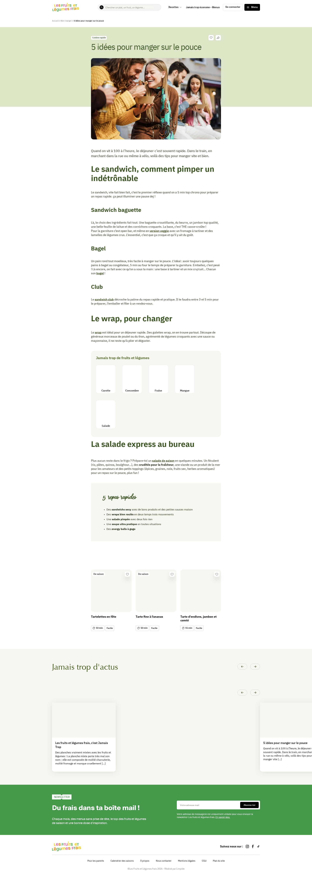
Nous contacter (163, 860)
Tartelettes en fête (103, 616)
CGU (204, 860)
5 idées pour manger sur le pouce (285, 743)
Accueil (55, 20)
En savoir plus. (222, 817)
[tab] (218, 37)
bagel (100, 273)
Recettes (173, 7)
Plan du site (219, 860)
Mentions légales (186, 860)
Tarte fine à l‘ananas (149, 616)
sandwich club (104, 299)
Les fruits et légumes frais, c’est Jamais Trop (81, 745)
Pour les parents (95, 860)
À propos (144, 860)
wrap (98, 332)
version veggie (159, 231)
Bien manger (66, 20)
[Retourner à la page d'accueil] (66, 7)
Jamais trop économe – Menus (203, 7)
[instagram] (247, 846)
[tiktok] (258, 846)
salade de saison (163, 460)
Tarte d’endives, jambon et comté (198, 618)
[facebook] (252, 846)
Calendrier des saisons (122, 860)
